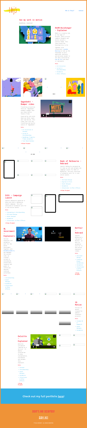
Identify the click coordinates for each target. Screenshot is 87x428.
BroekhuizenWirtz (9, 250)
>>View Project (25, 143)
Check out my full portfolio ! (43, 396)
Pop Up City (59, 59)
